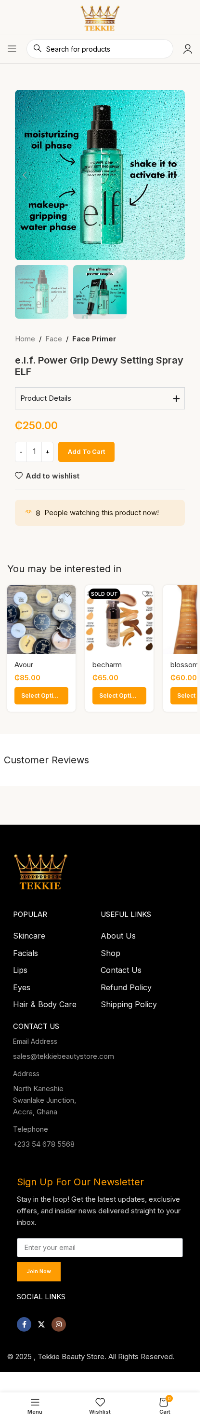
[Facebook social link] (24, 1321)
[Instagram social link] (59, 1321)
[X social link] (41, 1321)
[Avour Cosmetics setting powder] (41, 619)
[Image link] (41, 866)
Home (25, 338)
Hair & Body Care (45, 1001)
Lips (20, 967)
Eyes (21, 984)
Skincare (29, 933)
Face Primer (94, 338)
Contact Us (121, 967)
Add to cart (86, 451)
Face (53, 338)
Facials (25, 950)
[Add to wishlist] (67, 593)
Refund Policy (126, 984)
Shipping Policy (129, 1001)
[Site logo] (100, 16)
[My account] (187, 48)
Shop (110, 950)
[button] (24, 175)
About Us (118, 933)
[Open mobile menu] (12, 48)
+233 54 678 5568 (44, 1141)
